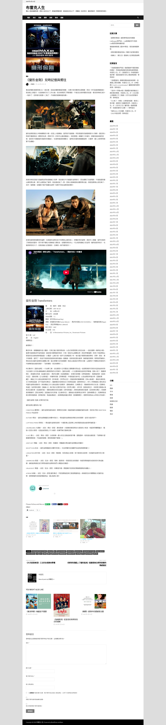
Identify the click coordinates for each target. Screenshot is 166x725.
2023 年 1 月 (114, 238)
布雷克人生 (35, 7)
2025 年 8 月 (114, 164)
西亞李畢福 (89, 553)
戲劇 (62, 17)
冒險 (45, 553)
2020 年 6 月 (114, 334)
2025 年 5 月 (114, 171)
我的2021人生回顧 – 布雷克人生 (122, 111)
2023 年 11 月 (114, 209)
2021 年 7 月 (114, 293)
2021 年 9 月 (114, 286)
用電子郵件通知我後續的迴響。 (35, 699)
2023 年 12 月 (114, 206)
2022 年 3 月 (114, 267)
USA (41, 553)
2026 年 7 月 (114, 129)
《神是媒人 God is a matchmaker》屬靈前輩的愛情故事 (125, 85)
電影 (28, 17)
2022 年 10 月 (114, 245)
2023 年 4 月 (114, 228)
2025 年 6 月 (114, 168)
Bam (61, 722)
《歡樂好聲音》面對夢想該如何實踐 (122, 38)
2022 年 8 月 (114, 251)
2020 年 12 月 (114, 315)
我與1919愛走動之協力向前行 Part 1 (62, 533)
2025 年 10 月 (114, 158)
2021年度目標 (116, 113)
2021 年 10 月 (114, 283)
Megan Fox (70, 551)
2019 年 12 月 (114, 354)
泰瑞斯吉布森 (71, 553)
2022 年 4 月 (114, 264)
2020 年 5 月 (114, 337)
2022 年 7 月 (114, 254)
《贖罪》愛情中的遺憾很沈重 (92, 612)
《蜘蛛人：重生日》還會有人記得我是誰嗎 (124, 55)
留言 (27, 643)
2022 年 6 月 (114, 257)
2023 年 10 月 (114, 212)
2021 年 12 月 (114, 277)
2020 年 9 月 (114, 325)
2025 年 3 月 (114, 177)
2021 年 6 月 (114, 296)
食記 (34, 17)
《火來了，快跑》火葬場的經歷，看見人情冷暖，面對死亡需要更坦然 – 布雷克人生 (124, 103)
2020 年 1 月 (114, 350)
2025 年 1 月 (114, 184)
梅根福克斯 (63, 553)
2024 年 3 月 (114, 196)
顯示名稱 (29, 668)
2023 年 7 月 (114, 222)
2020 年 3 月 (114, 344)
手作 (111, 392)
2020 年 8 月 (114, 328)
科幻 (83, 553)
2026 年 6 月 (114, 132)
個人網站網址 (30, 684)
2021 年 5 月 (114, 299)
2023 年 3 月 (114, 232)
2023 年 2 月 (114, 235)
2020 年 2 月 (114, 347)
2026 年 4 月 (114, 139)
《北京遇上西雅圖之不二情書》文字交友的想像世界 (124, 95)
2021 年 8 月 (114, 289)
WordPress (54, 722)
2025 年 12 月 (114, 152)
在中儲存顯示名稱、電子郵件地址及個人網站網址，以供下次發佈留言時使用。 (53, 693)
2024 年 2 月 (114, 200)
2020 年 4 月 (114, 341)
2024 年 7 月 (114, 187)
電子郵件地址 (30, 676)
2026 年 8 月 (114, 126)
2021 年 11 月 (114, 280)
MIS (111, 385)
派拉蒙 (78, 553)
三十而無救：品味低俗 (86, 539)
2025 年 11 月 (114, 155)
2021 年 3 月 (114, 305)
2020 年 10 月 (114, 321)
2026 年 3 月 (114, 142)
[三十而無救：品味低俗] (93, 528)
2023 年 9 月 (114, 216)
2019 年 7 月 (114, 370)
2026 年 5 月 (114, 135)
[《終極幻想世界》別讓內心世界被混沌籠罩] (38, 525)
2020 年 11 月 (114, 318)
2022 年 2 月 (114, 270)
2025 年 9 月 (114, 161)
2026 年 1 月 (114, 148)
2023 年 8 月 (114, 219)
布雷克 (32, 84)
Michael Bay (78, 551)
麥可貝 (95, 553)
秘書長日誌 (114, 401)
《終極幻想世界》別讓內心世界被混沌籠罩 (37, 533)
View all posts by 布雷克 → (46, 579)
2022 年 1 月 (114, 273)
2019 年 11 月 (114, 357)
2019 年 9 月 (114, 363)
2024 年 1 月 (114, 203)
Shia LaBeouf (100, 551)
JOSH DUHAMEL (62, 551)
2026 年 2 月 (114, 145)
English (50, 551)
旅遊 (50, 17)
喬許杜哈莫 (55, 553)
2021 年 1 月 (114, 312)
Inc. (55, 551)
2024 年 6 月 (114, 190)
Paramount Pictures (89, 551)
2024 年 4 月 (114, 193)
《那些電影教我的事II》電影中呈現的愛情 (124, 52)
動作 (49, 553)
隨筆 (45, 17)
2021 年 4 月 (114, 302)
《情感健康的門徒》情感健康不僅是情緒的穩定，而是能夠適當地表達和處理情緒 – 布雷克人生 (124, 70)
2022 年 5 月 (114, 261)
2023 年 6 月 (114, 225)
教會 (56, 17)
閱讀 (39, 17)
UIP (37, 553)
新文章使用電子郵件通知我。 (34, 706)
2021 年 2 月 (114, 309)
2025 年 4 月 (114, 174)
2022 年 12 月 (114, 241)
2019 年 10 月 (114, 360)
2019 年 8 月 (114, 366)
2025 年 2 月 (114, 180)
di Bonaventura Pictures (39, 551)
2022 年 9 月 (114, 248)
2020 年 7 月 (114, 331)
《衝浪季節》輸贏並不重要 (36, 612)
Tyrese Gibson (31, 553)
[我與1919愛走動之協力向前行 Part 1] (66, 525)
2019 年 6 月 (114, 373)
